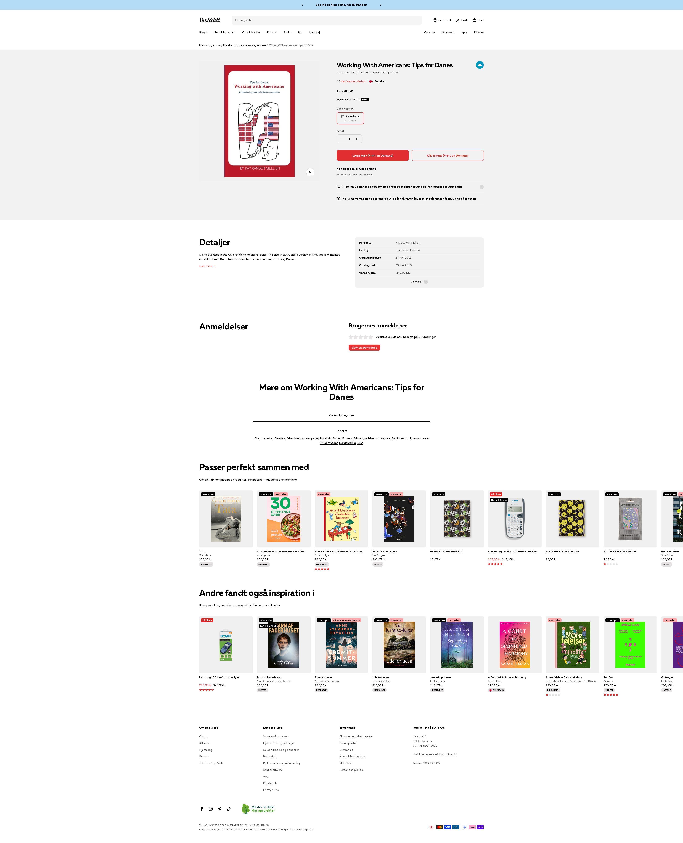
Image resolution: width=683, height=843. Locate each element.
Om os (203, 736)
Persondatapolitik (351, 769)
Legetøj (314, 32)
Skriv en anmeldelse (364, 347)
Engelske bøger (225, 32)
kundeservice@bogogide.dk (437, 754)
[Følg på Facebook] (201, 809)
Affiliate (204, 743)
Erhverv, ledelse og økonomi (251, 45)
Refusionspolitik (255, 829)
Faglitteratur (225, 45)
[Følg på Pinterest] (219, 809)
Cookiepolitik (347, 743)
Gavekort (448, 32)
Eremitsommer (324, 677)
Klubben (429, 32)
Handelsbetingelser (352, 756)
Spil (300, 32)
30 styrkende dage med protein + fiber (281, 551)
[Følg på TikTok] (228, 809)
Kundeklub (270, 783)
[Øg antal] (356, 139)
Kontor (271, 32)
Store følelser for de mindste (564, 677)
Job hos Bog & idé (211, 763)
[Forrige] (302, 4)
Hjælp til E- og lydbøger (279, 743)
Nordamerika (347, 443)
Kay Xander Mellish (353, 81)
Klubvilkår (345, 763)
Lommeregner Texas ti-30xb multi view (512, 551)
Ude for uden (380, 677)
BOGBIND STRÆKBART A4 (446, 551)
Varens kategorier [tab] (341, 415)
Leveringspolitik (304, 829)
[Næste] (381, 4)
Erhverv (479, 32)
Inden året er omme (384, 551)
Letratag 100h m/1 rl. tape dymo (219, 677)
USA (360, 443)
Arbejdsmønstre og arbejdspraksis (308, 438)
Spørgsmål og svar (275, 736)
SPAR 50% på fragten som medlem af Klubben (341, 4)
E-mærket (346, 750)
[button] (322, 568)
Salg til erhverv (272, 769)
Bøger (203, 32)
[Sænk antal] (342, 139)
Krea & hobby (251, 32)
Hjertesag (205, 750)
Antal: (340, 130)
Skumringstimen (440, 677)
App (464, 32)
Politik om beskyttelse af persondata (221, 829)
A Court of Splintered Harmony (507, 677)
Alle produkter (264, 438)
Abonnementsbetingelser (356, 736)
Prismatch (269, 756)
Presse (203, 756)
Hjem (202, 45)
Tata (202, 551)
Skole (286, 32)
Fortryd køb (271, 790)
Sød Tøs (608, 677)
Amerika (279, 438)
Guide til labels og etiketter (281, 750)
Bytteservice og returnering (281, 763)
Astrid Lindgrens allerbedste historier (339, 551)
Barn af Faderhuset (269, 677)
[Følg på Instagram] (210, 809)
